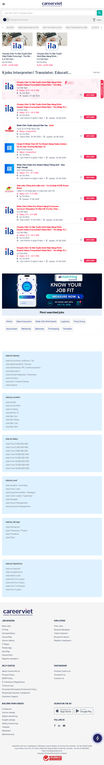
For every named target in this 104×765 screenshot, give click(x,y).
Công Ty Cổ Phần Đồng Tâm (28, 129)
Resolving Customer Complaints (16, 693)
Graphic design (8, 719)
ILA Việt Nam (22, 88)
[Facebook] (54, 725)
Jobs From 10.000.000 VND (17, 454)
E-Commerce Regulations (13, 682)
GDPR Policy (7, 678)
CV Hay (5, 629)
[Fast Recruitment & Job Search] (52, 4)
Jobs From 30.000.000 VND (17, 464)
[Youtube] (64, 725)
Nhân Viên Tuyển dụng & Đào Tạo (35, 125)
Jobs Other (10, 537)
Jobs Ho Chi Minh (12, 405)
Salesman (39, 328)
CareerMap (7, 637)
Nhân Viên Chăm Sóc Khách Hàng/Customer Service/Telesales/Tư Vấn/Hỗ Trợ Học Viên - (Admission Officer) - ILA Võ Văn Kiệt (38, 207)
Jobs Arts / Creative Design (17, 381)
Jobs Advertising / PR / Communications (22, 367)
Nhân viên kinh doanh (46, 321)
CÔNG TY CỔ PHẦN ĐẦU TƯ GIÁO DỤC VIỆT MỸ (36, 191)
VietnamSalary (8, 633)
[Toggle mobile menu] (3, 4)
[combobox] (48, 13)
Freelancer (7, 709)
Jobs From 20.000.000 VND (17, 461)
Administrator (8, 734)
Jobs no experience (13, 572)
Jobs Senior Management (16, 503)
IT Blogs (5, 644)
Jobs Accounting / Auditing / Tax (19, 360)
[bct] (52, 757)
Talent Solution (61, 633)
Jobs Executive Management (18, 506)
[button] (81, 95)
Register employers (62, 640)
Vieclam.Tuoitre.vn (62, 671)
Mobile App (7, 647)
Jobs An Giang (11, 409)
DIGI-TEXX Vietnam (25, 149)
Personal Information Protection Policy (19, 689)
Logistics (65, 321)
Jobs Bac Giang (12, 419)
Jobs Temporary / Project (16, 530)
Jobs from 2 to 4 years (15, 579)
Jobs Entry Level (12, 489)
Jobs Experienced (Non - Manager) (20, 492)
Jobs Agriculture (12, 371)
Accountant (11, 328)
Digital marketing (9, 716)
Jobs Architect (11, 378)
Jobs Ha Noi (10, 402)
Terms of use (7, 685)
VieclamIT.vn (59, 674)
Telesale (5, 727)
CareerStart (7, 655)
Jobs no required (12, 568)
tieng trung (79, 321)
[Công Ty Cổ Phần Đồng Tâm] (9, 129)
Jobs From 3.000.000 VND (16, 443)
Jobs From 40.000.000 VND (17, 468)
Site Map (6, 651)
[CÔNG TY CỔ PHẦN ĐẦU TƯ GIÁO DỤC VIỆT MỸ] (9, 189)
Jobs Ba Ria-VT (12, 412)
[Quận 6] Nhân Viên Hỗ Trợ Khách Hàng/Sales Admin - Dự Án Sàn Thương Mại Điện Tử (42, 145)
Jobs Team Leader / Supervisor (19, 495)
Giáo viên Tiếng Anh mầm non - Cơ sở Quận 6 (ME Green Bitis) (43, 186)
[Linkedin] (59, 725)
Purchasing (53, 328)
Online (9, 321)
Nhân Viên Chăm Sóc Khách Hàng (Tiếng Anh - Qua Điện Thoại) (41, 166)
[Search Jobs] (99, 13)
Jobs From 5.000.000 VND (16, 447)
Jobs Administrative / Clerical (18, 364)
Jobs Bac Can (11, 416)
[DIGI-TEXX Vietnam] (9, 148)
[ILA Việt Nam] (9, 86)
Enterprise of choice (19, 19)
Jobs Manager (11, 499)
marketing (26, 328)
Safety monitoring (10, 723)
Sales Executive (24, 321)
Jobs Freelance (12, 534)
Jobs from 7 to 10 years (15, 586)
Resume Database (62, 629)
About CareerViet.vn (11, 671)
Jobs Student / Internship (16, 485)
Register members (10, 658)
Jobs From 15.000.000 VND (17, 457)
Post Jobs (58, 626)
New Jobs (6, 626)
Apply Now (90, 95)
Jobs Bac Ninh (11, 426)
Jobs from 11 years (13, 589)
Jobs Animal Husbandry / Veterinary (20, 374)
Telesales (67, 328)
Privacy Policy (8, 674)
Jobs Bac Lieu (11, 423)
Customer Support (10, 696)
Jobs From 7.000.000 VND (16, 450)
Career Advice (8, 640)
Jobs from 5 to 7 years (14, 582)
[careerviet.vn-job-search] (63, 711)
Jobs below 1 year (13, 575)
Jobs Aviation (11, 385)
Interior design (8, 712)
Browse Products (61, 637)
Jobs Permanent (12, 527)
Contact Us (59, 678)
